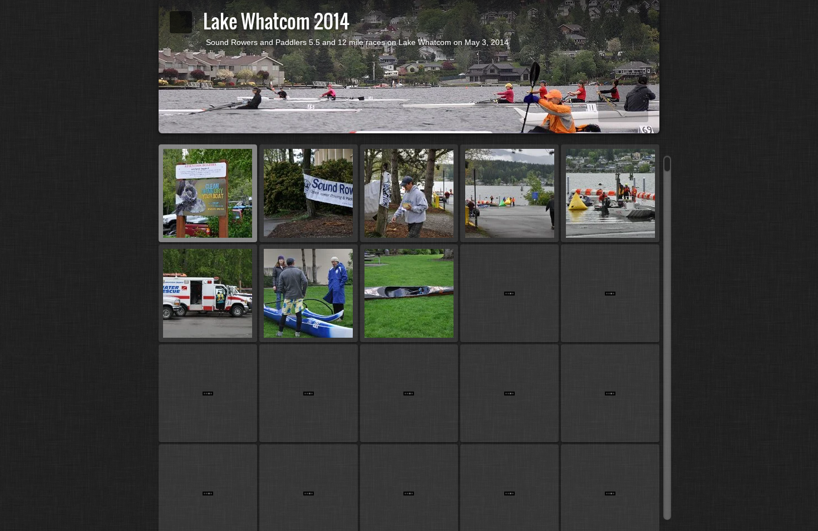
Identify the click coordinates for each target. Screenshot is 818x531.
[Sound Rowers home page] (181, 22)
